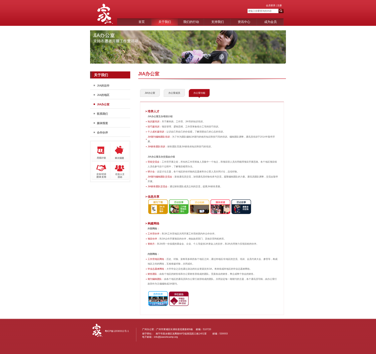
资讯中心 (244, 21)
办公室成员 (174, 93)
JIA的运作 (103, 85)
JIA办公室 (103, 104)
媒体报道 (102, 123)
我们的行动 (191, 21)
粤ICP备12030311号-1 (117, 331)
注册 (279, 5)
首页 (141, 21)
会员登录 (270, 5)
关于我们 (164, 21)
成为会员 (270, 21)
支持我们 (217, 21)
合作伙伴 (102, 132)
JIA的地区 (103, 94)
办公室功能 (199, 93)
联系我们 (102, 113)
